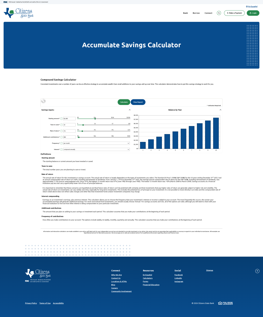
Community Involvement (121, 291)
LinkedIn (178, 278)
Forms (145, 281)
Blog (113, 285)
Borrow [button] (196, 13)
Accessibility (58, 303)
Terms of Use (45, 303)
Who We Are (116, 275)
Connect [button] (208, 13)
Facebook (179, 275)
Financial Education (151, 285)
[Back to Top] (257, 271)
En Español (147, 275)
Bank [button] (185, 13)
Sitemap (209, 270)
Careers (114, 288)
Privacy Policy (31, 303)
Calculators (148, 278)
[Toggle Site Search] (219, 13)
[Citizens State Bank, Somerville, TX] (18, 13)
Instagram (179, 281)
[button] (86, 110)
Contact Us (116, 278)
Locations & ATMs (119, 281)
